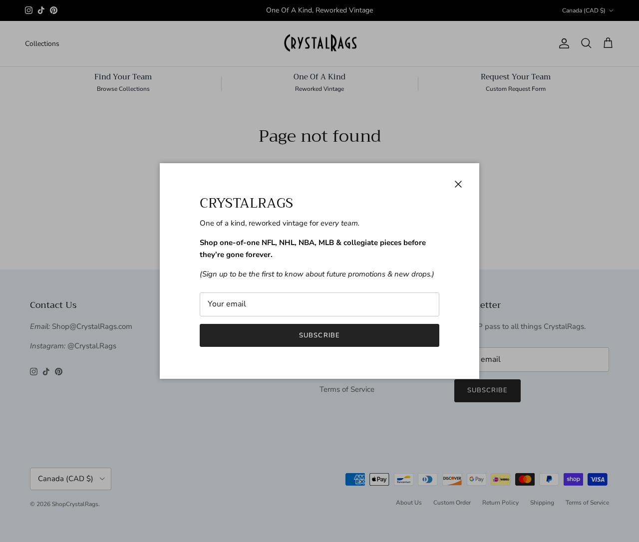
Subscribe (319, 335)
